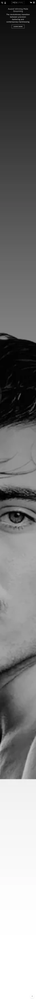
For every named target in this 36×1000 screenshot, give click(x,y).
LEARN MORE (18, 26)
